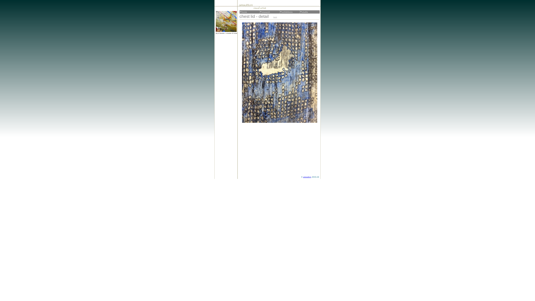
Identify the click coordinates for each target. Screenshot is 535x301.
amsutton (307, 177)
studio (305, 12)
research (266, 12)
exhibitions (287, 12)
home (244, 12)
